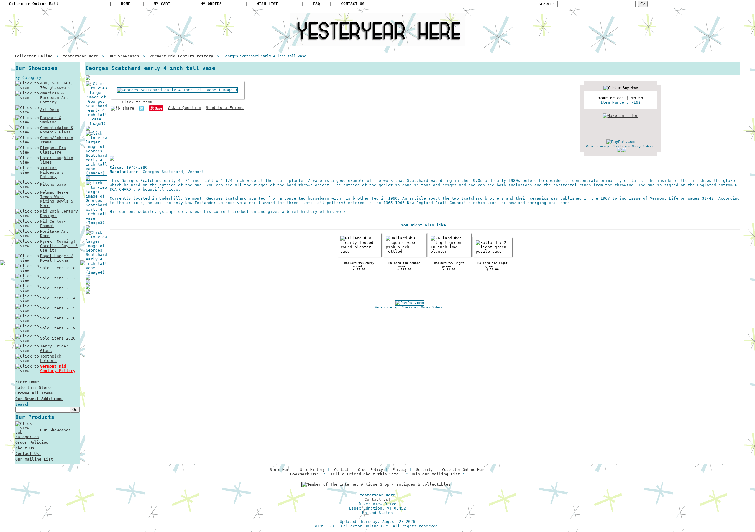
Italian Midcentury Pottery (52, 172)
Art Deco (49, 109)
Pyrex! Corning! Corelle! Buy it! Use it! (59, 245)
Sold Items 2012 (58, 278)
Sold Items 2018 (58, 268)
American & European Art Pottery (54, 97)
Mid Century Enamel (53, 223)
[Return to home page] (377, 44)
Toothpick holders (50, 358)
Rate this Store (33, 387)
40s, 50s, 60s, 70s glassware (56, 85)
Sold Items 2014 (58, 298)
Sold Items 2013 (58, 288)
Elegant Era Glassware (53, 150)
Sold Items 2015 (58, 308)
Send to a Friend (225, 107)
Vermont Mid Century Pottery (58, 368)
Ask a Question (184, 107)
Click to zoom (137, 102)
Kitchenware (53, 184)
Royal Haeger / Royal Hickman (56, 258)
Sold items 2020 (58, 338)
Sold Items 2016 (58, 318)
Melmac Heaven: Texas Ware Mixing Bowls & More (56, 199)
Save (158, 108)
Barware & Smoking (50, 119)
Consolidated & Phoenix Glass (56, 129)
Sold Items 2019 (58, 328)
